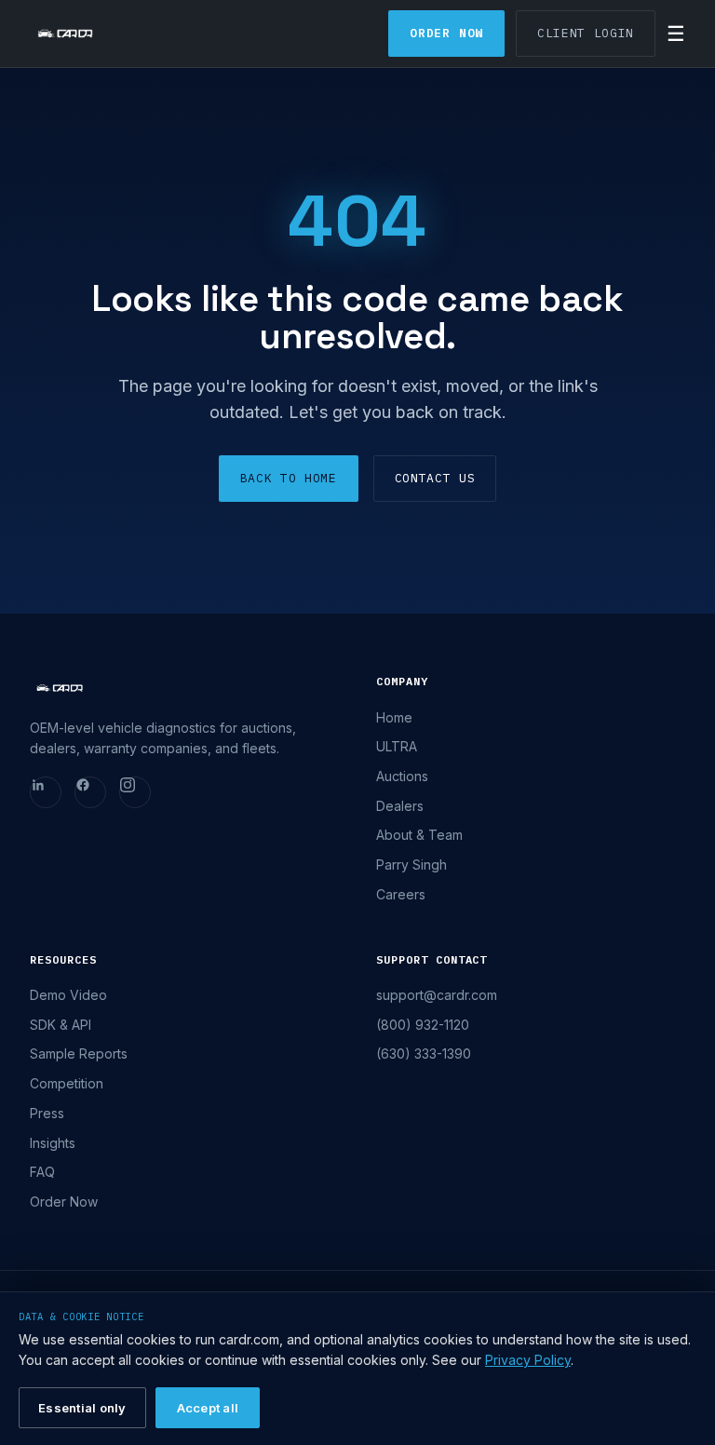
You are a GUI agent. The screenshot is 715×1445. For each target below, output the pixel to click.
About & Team (419, 835)
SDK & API (60, 1025)
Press (47, 1113)
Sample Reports (79, 1053)
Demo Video (68, 995)
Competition (66, 1083)
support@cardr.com (436, 995)
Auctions (402, 776)
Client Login (585, 33)
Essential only (82, 1407)
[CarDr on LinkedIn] (45, 792)
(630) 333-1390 (423, 1053)
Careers (400, 894)
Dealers (400, 806)
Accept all (208, 1407)
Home (394, 717)
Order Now (446, 33)
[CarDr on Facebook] (90, 792)
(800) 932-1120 (422, 1025)
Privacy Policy (528, 1360)
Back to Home (288, 478)
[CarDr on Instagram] (135, 792)
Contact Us (435, 478)
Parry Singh (411, 864)
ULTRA (396, 746)
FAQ (42, 1172)
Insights (52, 1143)
